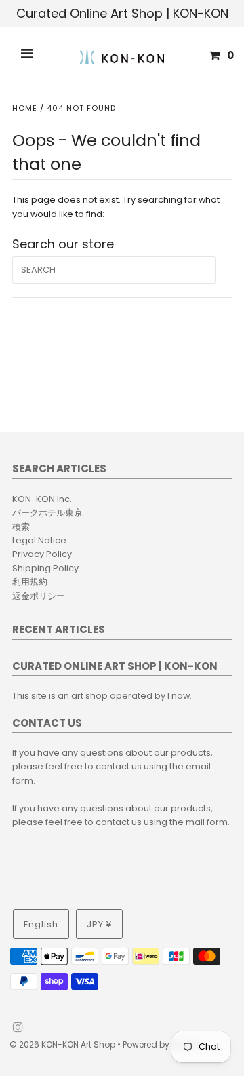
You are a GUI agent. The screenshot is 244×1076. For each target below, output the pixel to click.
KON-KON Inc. (42, 499)
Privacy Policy (42, 554)
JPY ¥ (99, 924)
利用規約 (29, 582)
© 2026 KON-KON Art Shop (63, 1044)
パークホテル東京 (47, 512)
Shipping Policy (45, 568)
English (41, 924)
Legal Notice (39, 540)
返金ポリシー (38, 596)
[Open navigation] (27, 56)
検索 (21, 527)
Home (24, 107)
